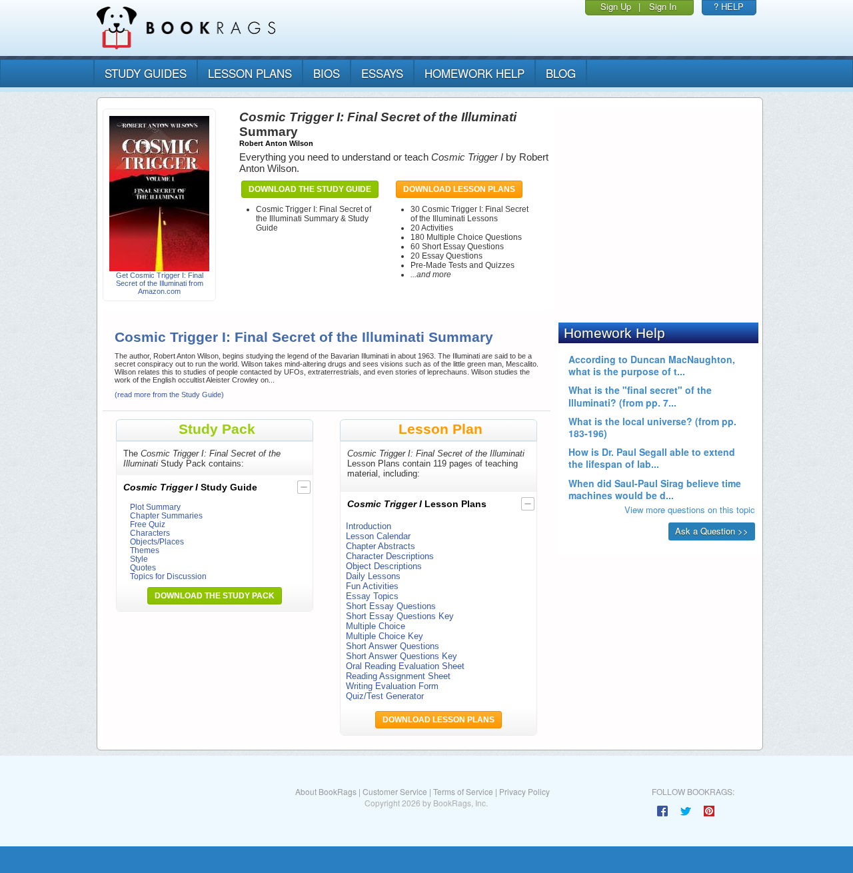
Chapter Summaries (166, 515)
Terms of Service (463, 791)
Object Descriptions (384, 566)
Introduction (368, 526)
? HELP (729, 6)
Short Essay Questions (391, 606)
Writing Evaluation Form (392, 686)
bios (326, 73)
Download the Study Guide (310, 189)
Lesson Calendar (378, 536)
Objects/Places (157, 541)
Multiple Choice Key (384, 636)
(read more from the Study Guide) (169, 395)
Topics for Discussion (168, 576)
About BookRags (326, 791)
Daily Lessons (373, 576)
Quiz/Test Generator (385, 696)
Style (139, 558)
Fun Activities (372, 586)
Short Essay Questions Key (400, 616)
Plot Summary (155, 506)
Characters (150, 532)
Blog (561, 73)
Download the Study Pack (215, 595)
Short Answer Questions (392, 646)
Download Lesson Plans (459, 189)
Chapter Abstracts (380, 546)
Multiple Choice (375, 626)
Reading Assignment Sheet (398, 676)
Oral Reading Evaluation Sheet (405, 666)
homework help (474, 73)
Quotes (143, 567)
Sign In (662, 6)
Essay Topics (372, 596)
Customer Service (395, 791)
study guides (146, 73)
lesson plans (250, 73)
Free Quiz (147, 524)
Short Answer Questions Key (401, 656)
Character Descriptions (390, 556)
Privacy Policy (524, 791)
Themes (144, 550)
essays (382, 73)
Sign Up (615, 6)
